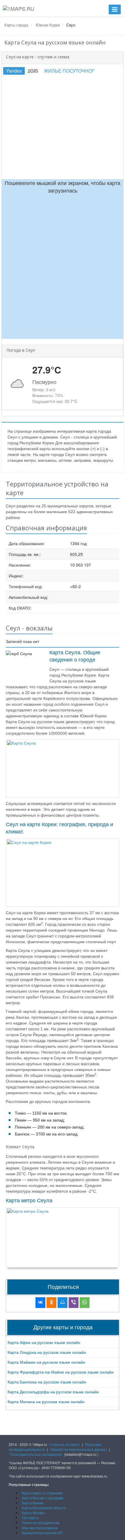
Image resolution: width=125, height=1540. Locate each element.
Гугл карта (30, 1517)
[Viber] (73, 1302)
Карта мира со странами (42, 1492)
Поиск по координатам (40, 1522)
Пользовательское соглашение (36, 1454)
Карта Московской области (44, 1507)
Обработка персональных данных (78, 1449)
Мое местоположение (40, 1527)
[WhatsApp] (85, 1302)
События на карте (64, 1444)
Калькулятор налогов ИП (42, 1532)
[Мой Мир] (62, 1302)
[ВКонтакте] (40, 1302)
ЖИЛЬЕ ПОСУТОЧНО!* (69, 70)
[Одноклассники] (51, 1302)
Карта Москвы (33, 1512)
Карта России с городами (42, 1497)
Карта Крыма (33, 1502)
